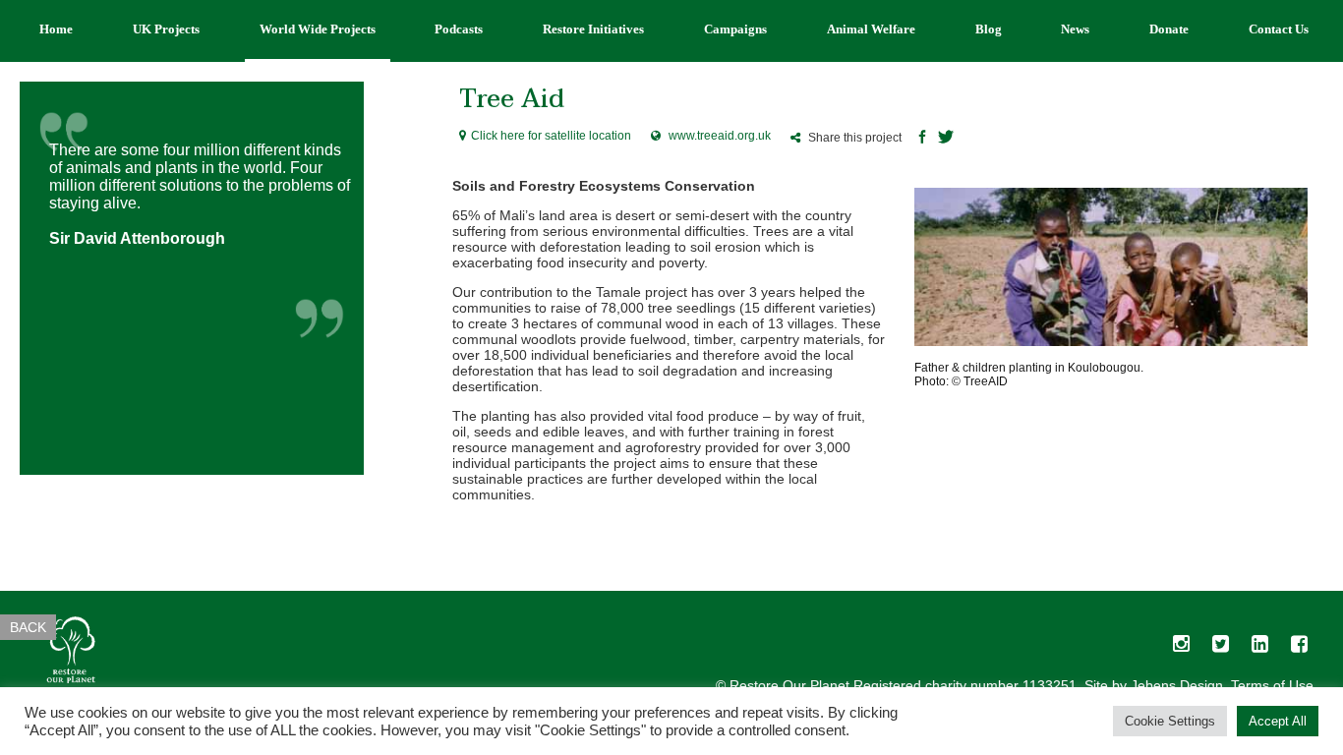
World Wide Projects (318, 29)
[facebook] (1299, 649)
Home (56, 29)
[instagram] (1181, 649)
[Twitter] (946, 138)
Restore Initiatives (593, 29)
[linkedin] (1259, 649)
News (1075, 29)
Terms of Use (1272, 685)
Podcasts (459, 29)
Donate (1169, 29)
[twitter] (1220, 649)
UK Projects (166, 29)
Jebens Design (1177, 685)
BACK (28, 627)
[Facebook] (922, 138)
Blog (988, 29)
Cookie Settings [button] (1170, 721)
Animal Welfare (871, 29)
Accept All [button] (1278, 721)
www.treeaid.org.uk (720, 136)
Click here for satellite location (551, 136)
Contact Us (1279, 29)
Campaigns (735, 29)
